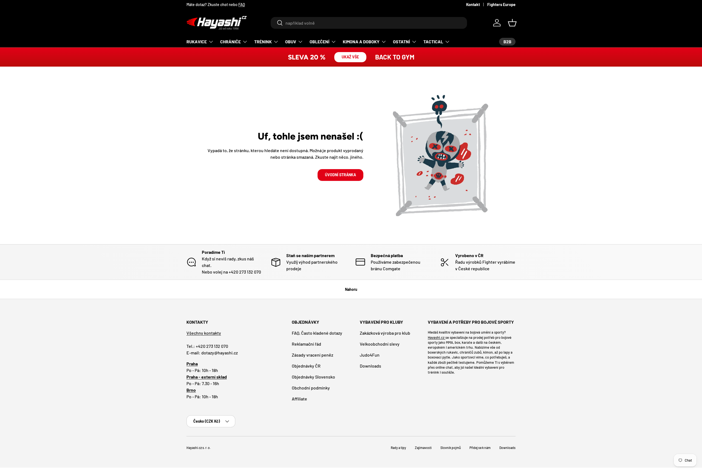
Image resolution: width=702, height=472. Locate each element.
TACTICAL (433, 41)
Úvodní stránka (340, 174)
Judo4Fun (370, 354)
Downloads (370, 365)
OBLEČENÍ (319, 41)
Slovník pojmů (450, 448)
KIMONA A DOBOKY (361, 41)
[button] (512, 23)
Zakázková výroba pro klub (385, 332)
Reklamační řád (306, 343)
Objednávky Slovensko (313, 376)
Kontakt (473, 4)
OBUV (290, 41)
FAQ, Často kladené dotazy (317, 332)
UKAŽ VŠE (350, 57)
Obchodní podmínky (311, 387)
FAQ (241, 4)
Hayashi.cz (436, 337)
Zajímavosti (423, 448)
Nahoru (351, 289)
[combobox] (369, 23)
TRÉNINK (263, 41)
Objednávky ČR (306, 365)
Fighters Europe (501, 4)
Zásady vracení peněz (312, 354)
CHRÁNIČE (230, 41)
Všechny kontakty (203, 332)
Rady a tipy (398, 448)
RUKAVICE (196, 41)
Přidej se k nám (480, 448)
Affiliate (299, 398)
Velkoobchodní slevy (380, 343)
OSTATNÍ (401, 41)
